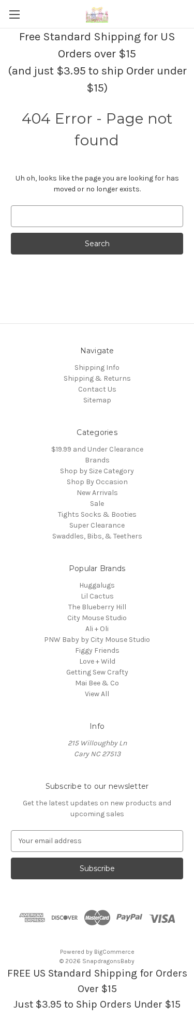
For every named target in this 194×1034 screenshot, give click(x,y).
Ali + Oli (97, 628)
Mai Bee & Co (97, 683)
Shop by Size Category (97, 471)
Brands (97, 460)
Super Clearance (97, 525)
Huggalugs (97, 585)
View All (97, 694)
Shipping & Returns (97, 378)
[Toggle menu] (14, 14)
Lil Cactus (97, 596)
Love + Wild (97, 661)
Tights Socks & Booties (97, 514)
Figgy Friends (97, 650)
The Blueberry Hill (97, 607)
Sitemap (97, 400)
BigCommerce (114, 951)
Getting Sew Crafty (97, 672)
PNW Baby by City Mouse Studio (97, 639)
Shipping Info (97, 367)
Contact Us (97, 389)
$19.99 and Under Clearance (97, 449)
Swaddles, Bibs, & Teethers (97, 536)
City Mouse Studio (97, 617)
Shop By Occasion (97, 481)
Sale (97, 503)
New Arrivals (97, 492)
